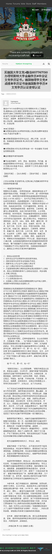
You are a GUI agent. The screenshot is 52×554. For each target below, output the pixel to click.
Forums (16, 4)
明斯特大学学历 (11, 94)
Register (47, 10)
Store (28, 4)
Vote (23, 4)
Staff (34, 4)
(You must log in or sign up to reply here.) (15, 535)
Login (36, 10)
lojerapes (14, 101)
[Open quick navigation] (44, 63)
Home (9, 4)
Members (41, 4)
